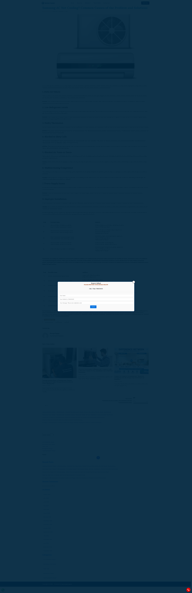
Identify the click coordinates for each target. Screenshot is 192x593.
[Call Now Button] (188, 590)
